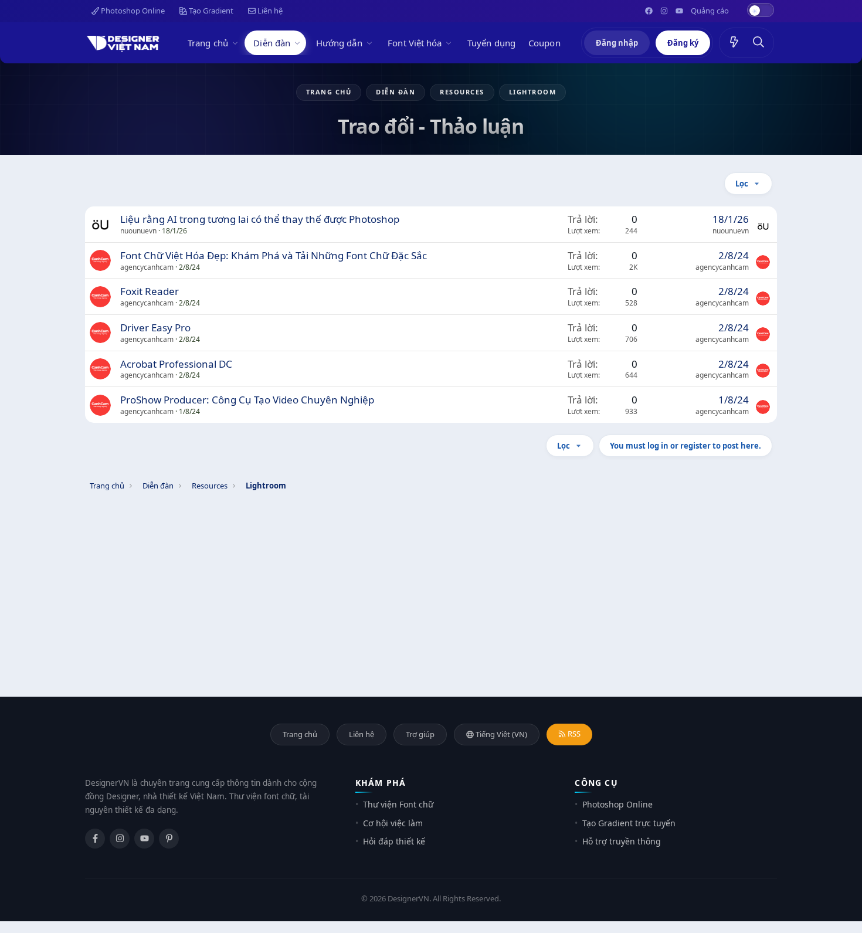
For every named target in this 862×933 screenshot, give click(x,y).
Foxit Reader (149, 291)
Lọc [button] (741, 183)
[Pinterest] (169, 839)
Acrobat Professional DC (176, 364)
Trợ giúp (420, 734)
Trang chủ (208, 43)
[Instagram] (120, 839)
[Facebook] (95, 839)
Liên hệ (269, 10)
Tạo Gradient (210, 10)
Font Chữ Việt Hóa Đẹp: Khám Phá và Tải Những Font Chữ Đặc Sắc (273, 255)
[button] (236, 43)
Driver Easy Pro (155, 327)
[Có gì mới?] (734, 42)
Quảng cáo (710, 10)
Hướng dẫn (339, 43)
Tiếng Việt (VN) (500, 734)
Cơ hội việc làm (393, 823)
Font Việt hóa (415, 43)
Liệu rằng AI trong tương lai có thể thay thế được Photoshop (259, 219)
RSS (573, 733)
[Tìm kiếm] (758, 42)
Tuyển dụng (491, 43)
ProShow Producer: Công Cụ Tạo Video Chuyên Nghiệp (247, 399)
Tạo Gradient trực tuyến (629, 823)
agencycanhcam (147, 267)
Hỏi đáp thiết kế (394, 841)
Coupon (544, 43)
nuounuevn (138, 231)
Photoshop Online (132, 10)
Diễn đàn (271, 43)
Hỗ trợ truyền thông (621, 841)
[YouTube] (144, 839)
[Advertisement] (431, 579)
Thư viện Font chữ (398, 804)
